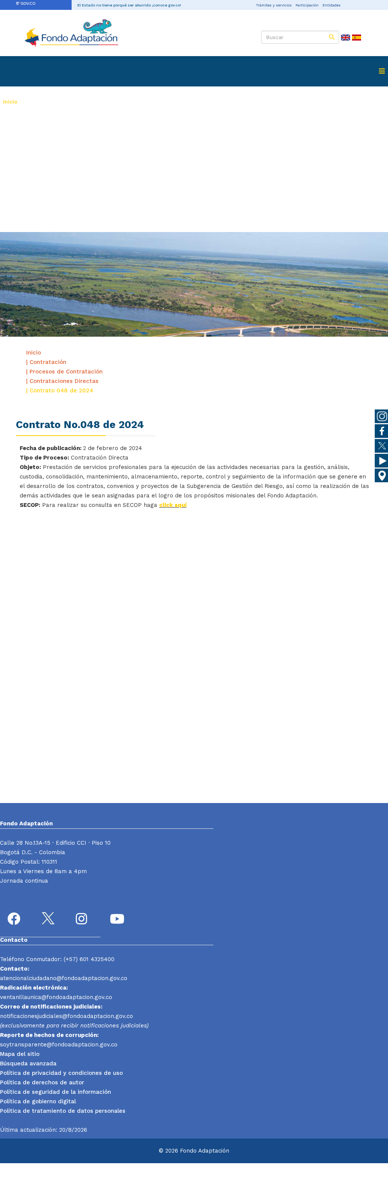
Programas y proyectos (115, 102)
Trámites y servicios (274, 5)
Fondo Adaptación (47, 102)
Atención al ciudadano (268, 102)
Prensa (216, 102)
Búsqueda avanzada (28, 1063)
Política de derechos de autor (42, 1082)
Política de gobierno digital (38, 1101)
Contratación (177, 102)
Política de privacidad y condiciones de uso (61, 1073)
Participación (307, 5)
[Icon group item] (15, 920)
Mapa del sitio (19, 1054)
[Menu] (382, 71)
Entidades (331, 5)
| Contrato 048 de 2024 (59, 390)
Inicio (10, 102)
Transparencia (330, 102)
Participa (15, 132)
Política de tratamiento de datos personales (62, 1110)
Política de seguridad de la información (55, 1092)
